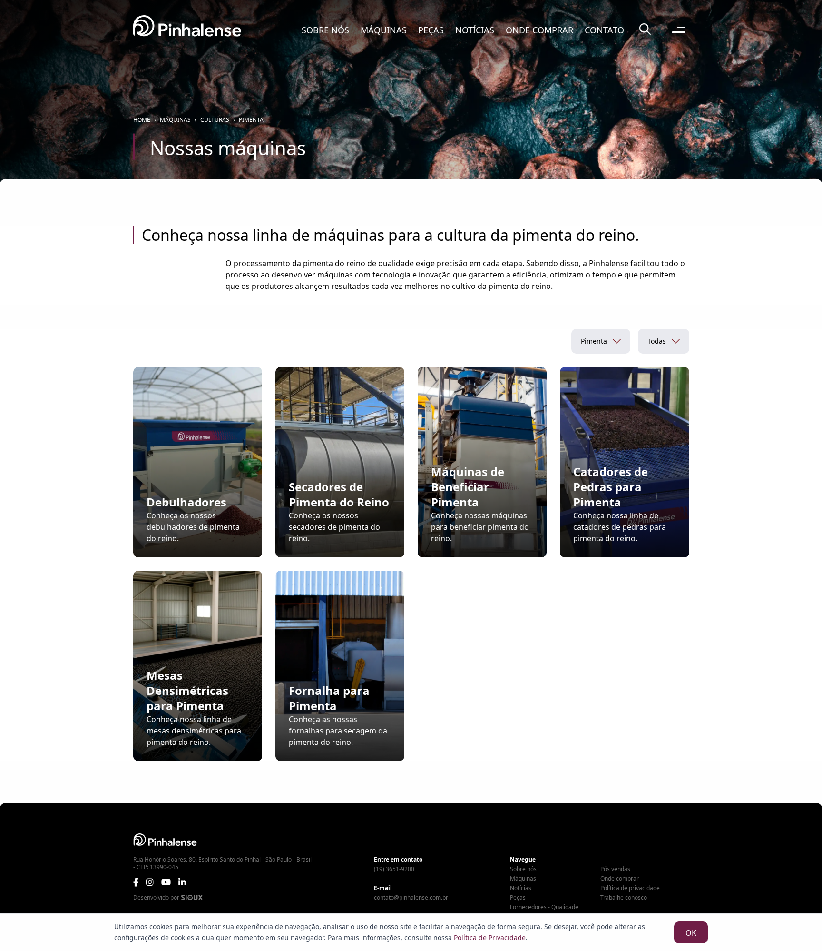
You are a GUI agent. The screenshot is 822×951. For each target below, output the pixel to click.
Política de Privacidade (490, 937)
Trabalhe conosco (623, 897)
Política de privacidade (630, 888)
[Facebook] (135, 882)
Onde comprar (619, 878)
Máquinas (384, 30)
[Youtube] (166, 882)
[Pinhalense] (187, 29)
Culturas (214, 120)
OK (690, 933)
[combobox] (600, 341)
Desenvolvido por (156, 897)
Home (141, 120)
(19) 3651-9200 (394, 869)
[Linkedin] (182, 882)
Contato (604, 30)
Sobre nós (325, 30)
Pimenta (251, 120)
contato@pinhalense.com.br (411, 897)
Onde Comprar (539, 30)
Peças (431, 30)
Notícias (474, 30)
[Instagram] (150, 882)
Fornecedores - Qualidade (544, 907)
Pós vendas (615, 869)
